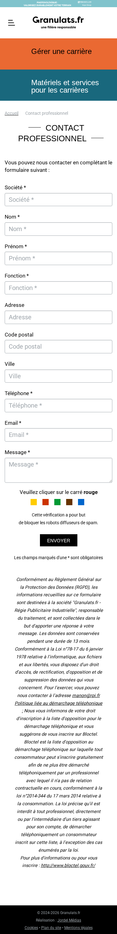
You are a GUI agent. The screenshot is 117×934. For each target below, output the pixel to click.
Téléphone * (18, 393)
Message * (17, 452)
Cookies (31, 928)
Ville (10, 364)
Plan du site (51, 928)
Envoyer (58, 540)
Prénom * (16, 246)
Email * (13, 423)
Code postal (19, 334)
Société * (15, 187)
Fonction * (17, 276)
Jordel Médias (69, 920)
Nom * (12, 217)
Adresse (14, 305)
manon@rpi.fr (86, 695)
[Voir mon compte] (106, 22)
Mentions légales (78, 928)
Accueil (11, 113)
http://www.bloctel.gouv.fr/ (68, 865)
